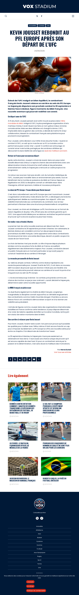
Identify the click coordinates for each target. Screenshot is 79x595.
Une (48, 26)
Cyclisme (39, 541)
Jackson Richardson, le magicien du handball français (22, 479)
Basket (39, 538)
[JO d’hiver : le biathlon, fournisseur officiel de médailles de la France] (23, 431)
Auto (39, 534)
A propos (39, 573)
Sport (39, 560)
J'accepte (30, 582)
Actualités (32, 26)
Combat (41, 26)
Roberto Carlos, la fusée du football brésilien (54, 479)
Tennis (39, 564)
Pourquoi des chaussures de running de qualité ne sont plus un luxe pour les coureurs (56, 445)
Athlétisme (39, 530)
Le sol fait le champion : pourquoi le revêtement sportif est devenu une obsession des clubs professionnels (53, 408)
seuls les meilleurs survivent (55, 151)
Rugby (39, 556)
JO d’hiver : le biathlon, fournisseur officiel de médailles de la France (19, 445)
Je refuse (30, 586)
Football (39, 549)
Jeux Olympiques (39, 553)
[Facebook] (42, 17)
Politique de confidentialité (36, 590)
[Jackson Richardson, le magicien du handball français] (23, 466)
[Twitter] (37, 17)
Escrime (39, 545)
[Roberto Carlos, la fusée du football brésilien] (56, 466)
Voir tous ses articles (62, 352)
